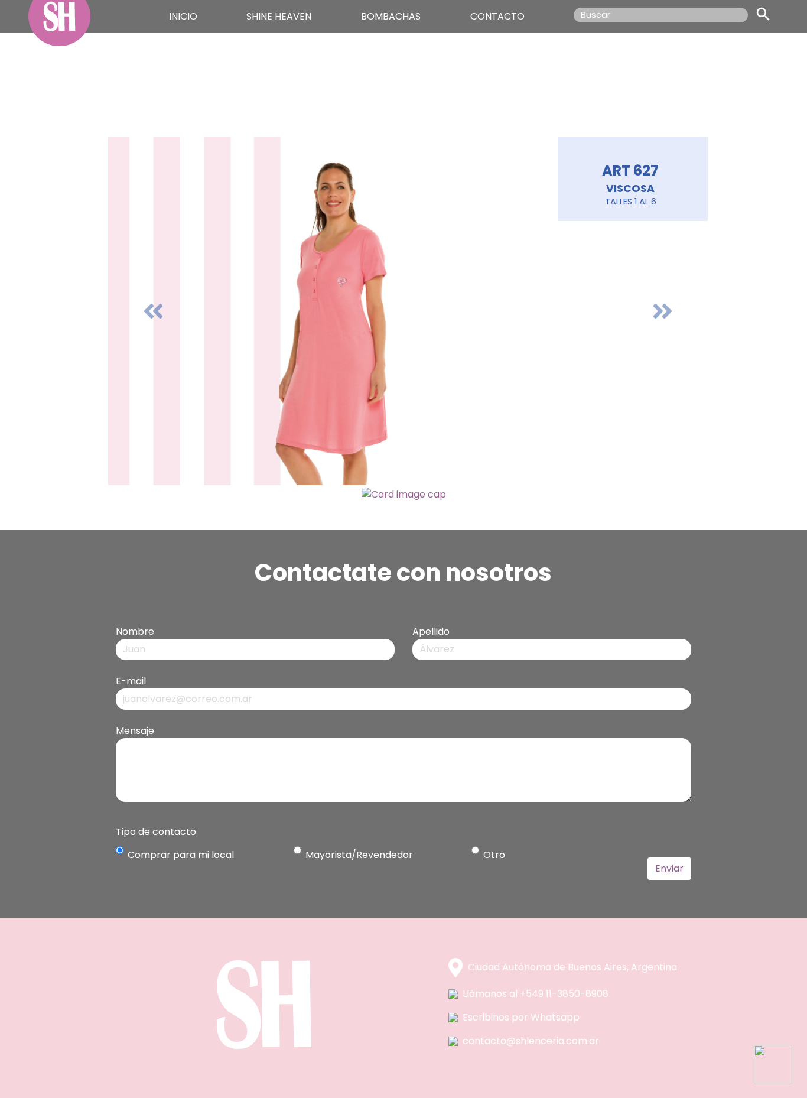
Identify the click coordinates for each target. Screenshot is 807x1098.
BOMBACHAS (391, 16)
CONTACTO (497, 16)
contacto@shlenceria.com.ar (531, 1041)
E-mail (131, 681)
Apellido (431, 631)
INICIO (183, 16)
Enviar (669, 868)
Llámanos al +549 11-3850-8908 (535, 993)
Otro (494, 855)
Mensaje (135, 731)
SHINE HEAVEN (278, 16)
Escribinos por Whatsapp (521, 1017)
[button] (153, 311)
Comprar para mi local (181, 855)
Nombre (135, 631)
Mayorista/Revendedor (359, 855)
